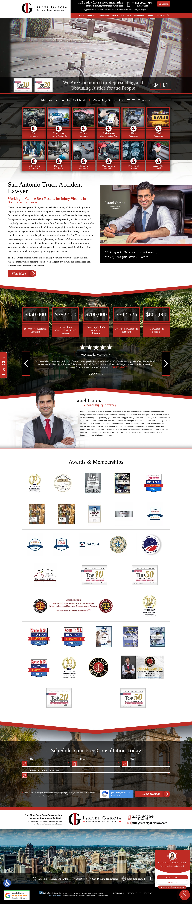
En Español (163, 4)
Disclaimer (118, 893)
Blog (129, 15)
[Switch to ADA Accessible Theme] (7, 883)
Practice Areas (103, 15)
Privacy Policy (134, 893)
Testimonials (139, 15)
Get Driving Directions (105, 878)
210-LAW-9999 (143, 816)
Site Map (148, 893)
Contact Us (160, 15)
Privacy (113, 795)
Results (150, 15)
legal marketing (83, 895)
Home (81, 15)
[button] (25, 300)
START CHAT (172, 877)
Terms (118, 795)
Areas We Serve (118, 15)
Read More (119, 367)
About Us (90, 15)
